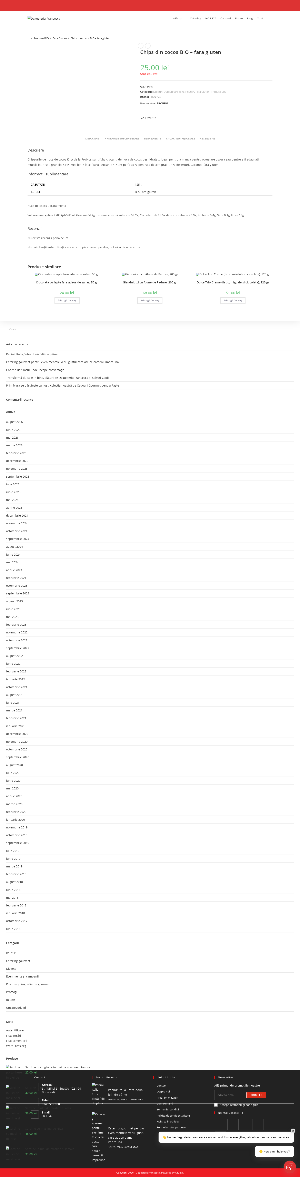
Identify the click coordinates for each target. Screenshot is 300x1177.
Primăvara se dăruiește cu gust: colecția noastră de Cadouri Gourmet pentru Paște (62, 385)
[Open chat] (290, 1167)
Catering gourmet (18, 961)
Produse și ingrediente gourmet (28, 984)
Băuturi (11, 953)
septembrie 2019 (17, 843)
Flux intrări (13, 1036)
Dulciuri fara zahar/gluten (179, 92)
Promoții (12, 992)
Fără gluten (148, 192)
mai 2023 (12, 617)
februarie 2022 (16, 671)
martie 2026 (14, 445)
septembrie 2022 (17, 648)
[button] (148, 117)
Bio (137, 192)
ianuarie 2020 (15, 819)
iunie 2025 (13, 492)
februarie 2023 (16, 624)
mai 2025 (12, 500)
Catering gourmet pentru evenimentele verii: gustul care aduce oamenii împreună (62, 362)
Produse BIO (218, 92)
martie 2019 (14, 866)
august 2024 (14, 546)
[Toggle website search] (268, 18)
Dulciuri (157, 92)
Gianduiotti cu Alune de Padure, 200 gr (150, 282)
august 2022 (14, 656)
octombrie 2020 (16, 749)
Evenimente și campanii (22, 976)
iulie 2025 (12, 484)
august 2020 (14, 765)
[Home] (29, 38)
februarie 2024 (16, 578)
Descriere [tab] (92, 138)
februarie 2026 (16, 453)
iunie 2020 (13, 780)
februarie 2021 (16, 718)
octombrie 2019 (16, 835)
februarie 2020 (16, 812)
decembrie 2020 (17, 734)
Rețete (10, 1000)
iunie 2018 (13, 890)
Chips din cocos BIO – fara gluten (90, 38)
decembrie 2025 (17, 461)
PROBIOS (155, 96)
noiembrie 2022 (17, 632)
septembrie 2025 (17, 476)
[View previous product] (140, 46)
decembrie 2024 (17, 515)
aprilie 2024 (14, 570)
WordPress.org (16, 1046)
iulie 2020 (12, 773)
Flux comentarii (16, 1041)
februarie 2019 (16, 874)
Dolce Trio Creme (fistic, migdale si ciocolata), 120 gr (233, 282)
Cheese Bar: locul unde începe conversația (35, 370)
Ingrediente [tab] (152, 138)
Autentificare (15, 1030)
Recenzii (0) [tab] (207, 138)
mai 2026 (12, 437)
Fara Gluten (203, 92)
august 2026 (14, 422)
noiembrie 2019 (17, 827)
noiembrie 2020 (17, 741)
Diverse (11, 969)
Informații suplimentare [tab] (121, 138)
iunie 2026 (13, 430)
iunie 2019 (13, 858)
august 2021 (14, 695)
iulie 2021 (12, 702)
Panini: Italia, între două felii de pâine (32, 354)
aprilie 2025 (14, 507)
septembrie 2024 (17, 539)
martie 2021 (14, 710)
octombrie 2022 (16, 640)
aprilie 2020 (14, 796)
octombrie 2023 (16, 585)
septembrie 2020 (17, 757)
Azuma (179, 1172)
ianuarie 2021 (15, 726)
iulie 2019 (12, 851)
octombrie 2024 (16, 531)
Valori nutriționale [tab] (180, 138)
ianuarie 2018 (15, 913)
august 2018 (14, 882)
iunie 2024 (13, 554)
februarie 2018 (16, 905)
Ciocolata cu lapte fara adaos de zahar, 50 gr (67, 282)
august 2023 (14, 601)
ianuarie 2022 (15, 679)
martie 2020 (14, 804)
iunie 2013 (13, 929)
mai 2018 (12, 897)
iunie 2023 (13, 609)
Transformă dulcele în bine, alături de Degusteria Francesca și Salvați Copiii (58, 378)
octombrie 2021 (16, 687)
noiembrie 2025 (17, 468)
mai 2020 (12, 788)
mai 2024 (12, 562)
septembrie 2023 (17, 593)
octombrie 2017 (16, 921)
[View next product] (148, 46)
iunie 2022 (13, 663)
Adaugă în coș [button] (67, 300)
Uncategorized (16, 1008)
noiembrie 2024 (17, 523)
